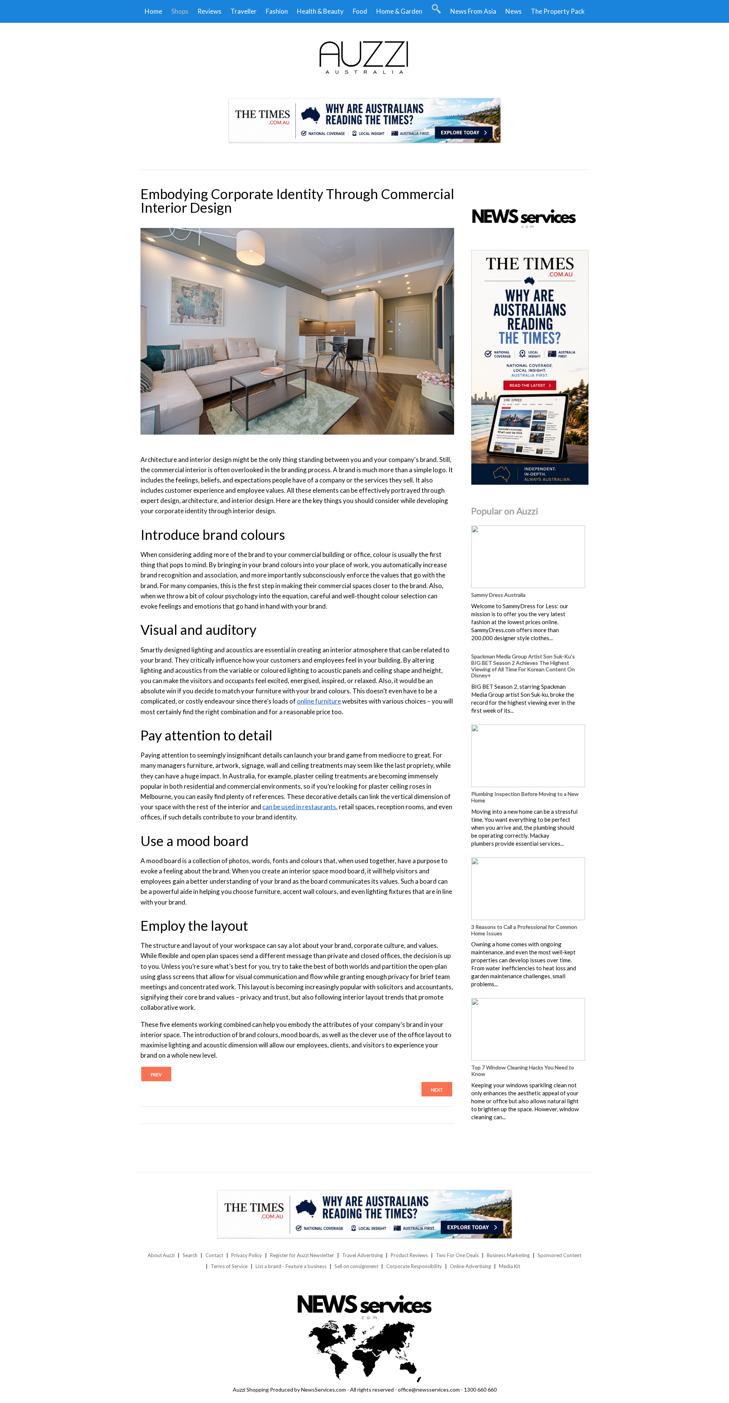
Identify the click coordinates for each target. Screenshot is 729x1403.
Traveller (243, 11)
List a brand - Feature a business (291, 1266)
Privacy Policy (246, 1255)
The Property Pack (558, 11)
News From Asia (473, 11)
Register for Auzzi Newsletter (302, 1255)
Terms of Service (229, 1266)
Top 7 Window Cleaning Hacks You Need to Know (522, 1070)
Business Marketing (508, 1255)
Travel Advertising (362, 1255)
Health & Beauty (320, 11)
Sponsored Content (559, 1255)
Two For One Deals (457, 1255)
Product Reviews (409, 1255)
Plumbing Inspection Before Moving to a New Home (525, 797)
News (513, 11)
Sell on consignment (356, 1266)
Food (360, 11)
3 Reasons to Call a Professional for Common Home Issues (524, 930)
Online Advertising (470, 1266)
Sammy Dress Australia (498, 595)
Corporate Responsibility (414, 1266)
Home (153, 11)
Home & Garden (399, 11)
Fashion (277, 11)
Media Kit (509, 1266)
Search (190, 1255)
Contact (214, 1255)
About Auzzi (161, 1255)
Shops (179, 11)
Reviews (209, 11)
